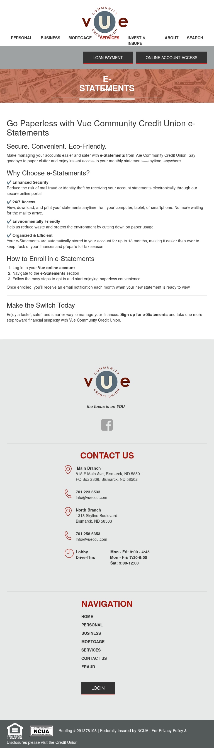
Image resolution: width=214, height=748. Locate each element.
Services (91, 650)
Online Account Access (171, 57)
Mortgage (92, 641)
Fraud (88, 666)
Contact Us (94, 658)
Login (98, 688)
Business (91, 633)
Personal (92, 625)
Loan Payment (108, 57)
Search (195, 37)
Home (87, 616)
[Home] (107, 22)
